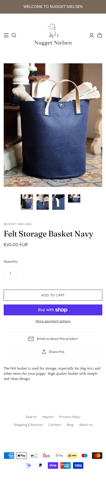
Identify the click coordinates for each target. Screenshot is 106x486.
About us (85, 424)
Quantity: (11, 261)
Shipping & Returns (28, 424)
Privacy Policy (70, 417)
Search (31, 417)
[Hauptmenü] (6, 35)
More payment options (53, 321)
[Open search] (14, 35)
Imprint (47, 417)
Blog (70, 424)
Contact (54, 424)
